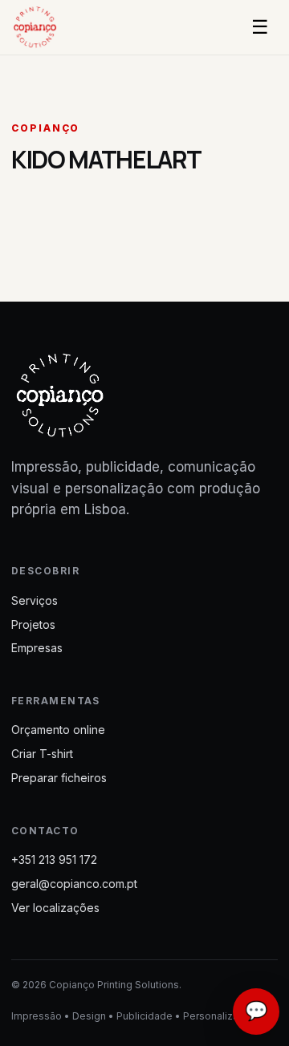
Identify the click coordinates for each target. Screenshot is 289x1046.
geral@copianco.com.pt (74, 883)
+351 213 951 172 (54, 859)
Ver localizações (55, 907)
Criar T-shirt (42, 753)
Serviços (34, 600)
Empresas (37, 648)
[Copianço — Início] (46, 27)
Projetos (33, 624)
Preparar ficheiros (59, 777)
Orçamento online (58, 729)
